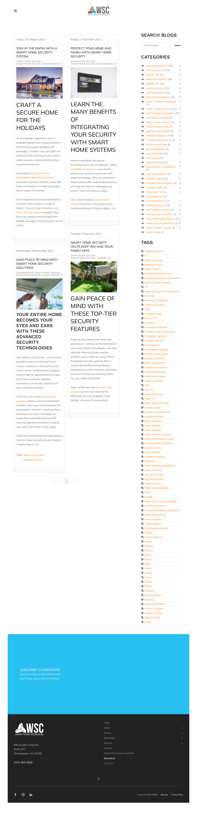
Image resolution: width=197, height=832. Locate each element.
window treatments (156, 367)
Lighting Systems (155, 304)
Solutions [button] (109, 738)
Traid (148, 309)
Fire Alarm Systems (156, 505)
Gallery (108, 748)
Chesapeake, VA (155, 70)
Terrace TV (151, 318)
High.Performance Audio (160, 218)
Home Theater (153, 519)
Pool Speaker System (158, 209)
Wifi (147, 385)
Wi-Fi (148, 492)
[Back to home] (98, 10)
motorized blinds (154, 380)
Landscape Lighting (158, 117)
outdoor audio (153, 407)
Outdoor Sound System (159, 214)
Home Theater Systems (158, 434)
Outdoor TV (151, 322)
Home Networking (156, 144)
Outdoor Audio (154, 187)
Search (178, 45)
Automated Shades (156, 327)
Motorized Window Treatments (163, 278)
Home (107, 722)
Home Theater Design (158, 227)
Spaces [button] (107, 733)
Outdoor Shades (154, 340)
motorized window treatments (162, 291)
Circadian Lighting (155, 336)
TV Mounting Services (158, 140)
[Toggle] (181, 65)
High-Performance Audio (159, 438)
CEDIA (148, 581)
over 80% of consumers (84, 169)
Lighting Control (155, 92)
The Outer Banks (156, 200)
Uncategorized (25, 272)
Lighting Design (155, 88)
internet (149, 389)
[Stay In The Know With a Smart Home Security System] (39, 83)
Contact (108, 763)
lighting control (153, 420)
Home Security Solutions (160, 223)
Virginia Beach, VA (157, 65)
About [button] (107, 727)
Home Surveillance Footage (161, 501)
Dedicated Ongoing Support (119, 753)
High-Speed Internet (157, 403)
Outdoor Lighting (155, 456)
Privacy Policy (177, 794)
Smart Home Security (28, 61)
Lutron (148, 541)
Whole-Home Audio (158, 126)
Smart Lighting (153, 537)
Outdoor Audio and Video (159, 331)
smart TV (150, 398)
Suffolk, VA (152, 74)
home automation (155, 362)
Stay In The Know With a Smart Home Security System (36, 52)
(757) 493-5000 (23, 762)
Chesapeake (152, 345)
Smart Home (153, 232)
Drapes (149, 550)
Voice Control (152, 452)
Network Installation (157, 97)
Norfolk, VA (152, 83)
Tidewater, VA (154, 191)
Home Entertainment (157, 487)
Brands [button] (108, 743)
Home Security (33, 459)
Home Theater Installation (161, 101)
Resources (109, 758)
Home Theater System (159, 108)
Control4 (149, 295)
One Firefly (152, 794)
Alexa (148, 577)
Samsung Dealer (155, 148)
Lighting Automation (158, 131)
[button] (15, 10)
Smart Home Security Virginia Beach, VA (40, 63)
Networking (152, 157)
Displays (150, 590)
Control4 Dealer (155, 153)
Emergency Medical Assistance (163, 510)
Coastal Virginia (155, 178)
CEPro (148, 586)
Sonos (148, 568)
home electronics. (155, 394)
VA (146, 255)
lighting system (153, 264)
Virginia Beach (153, 523)
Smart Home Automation (160, 113)
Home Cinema (153, 483)
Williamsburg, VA (156, 205)
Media (148, 572)
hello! (148, 621)
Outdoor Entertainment (159, 183)
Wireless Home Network (159, 443)
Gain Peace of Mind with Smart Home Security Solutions (37, 264)
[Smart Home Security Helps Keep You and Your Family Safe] (94, 276)
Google (149, 532)
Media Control (153, 595)
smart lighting (153, 429)
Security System (34, 455)
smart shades (152, 425)
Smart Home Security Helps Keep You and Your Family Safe (92, 246)
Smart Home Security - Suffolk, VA (91, 258)
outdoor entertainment (158, 412)
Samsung (150, 461)
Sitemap (164, 794)
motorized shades (155, 376)
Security (149, 599)
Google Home (152, 617)
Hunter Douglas (154, 608)
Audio (148, 554)
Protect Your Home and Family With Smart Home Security (91, 52)
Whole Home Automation (160, 166)
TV (146, 286)
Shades (149, 546)
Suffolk (149, 496)
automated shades (156, 371)
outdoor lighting (154, 416)
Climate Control (155, 162)
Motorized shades (155, 358)
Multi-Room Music (156, 174)
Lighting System (154, 479)
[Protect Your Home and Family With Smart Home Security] (94, 82)
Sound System (153, 447)
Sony (147, 563)
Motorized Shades (156, 79)
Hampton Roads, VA (158, 135)
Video (148, 559)
